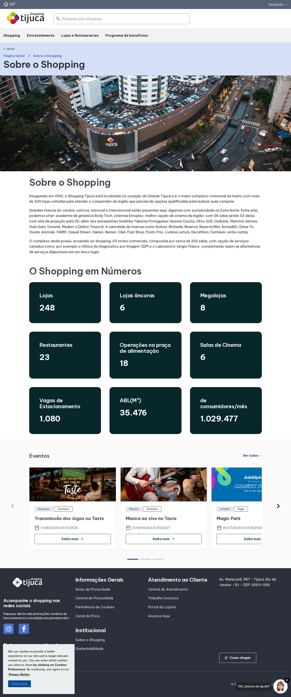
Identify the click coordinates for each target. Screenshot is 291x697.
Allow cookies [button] (19, 683)
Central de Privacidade (94, 598)
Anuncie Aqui (159, 616)
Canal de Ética (87, 616)
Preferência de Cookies (94, 607)
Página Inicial (14, 56)
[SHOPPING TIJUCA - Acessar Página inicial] (25, 19)
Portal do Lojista (162, 607)
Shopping (11, 35)
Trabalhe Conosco (163, 598)
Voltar (9, 49)
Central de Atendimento (168, 589)
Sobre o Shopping (90, 640)
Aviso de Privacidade (92, 589)
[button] (278, 506)
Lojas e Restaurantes (80, 35)
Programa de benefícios (126, 35)
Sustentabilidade (89, 648)
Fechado (278, 4)
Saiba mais (72, 539)
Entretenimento (41, 35)
